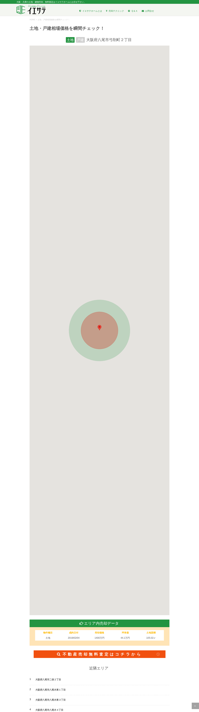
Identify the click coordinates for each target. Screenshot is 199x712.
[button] (99, 327)
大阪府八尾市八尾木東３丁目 (50, 700)
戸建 (80, 40)
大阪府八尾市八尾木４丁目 (49, 710)
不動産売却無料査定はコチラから (102, 654)
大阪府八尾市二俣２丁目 (48, 679)
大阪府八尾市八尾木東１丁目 (50, 689)
